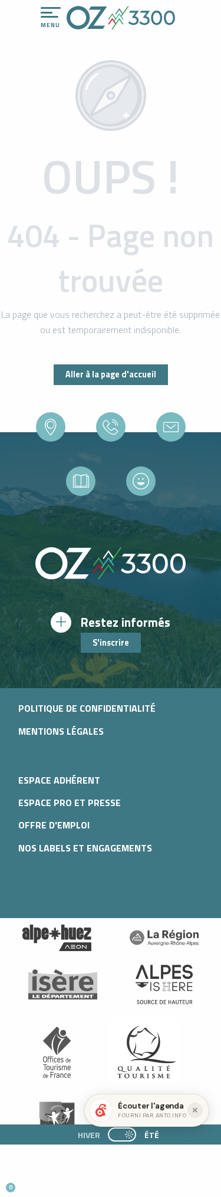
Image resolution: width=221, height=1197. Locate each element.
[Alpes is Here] (164, 984)
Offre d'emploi (54, 825)
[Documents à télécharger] (81, 481)
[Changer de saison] (126, 1134)
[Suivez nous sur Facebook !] (67, 1182)
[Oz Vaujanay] (57, 938)
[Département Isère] (63, 984)
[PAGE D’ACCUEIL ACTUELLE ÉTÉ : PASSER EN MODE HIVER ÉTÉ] (122, 1134)
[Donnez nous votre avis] (141, 481)
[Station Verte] (57, 1119)
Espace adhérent (59, 780)
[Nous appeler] (111, 427)
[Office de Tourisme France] (57, 1052)
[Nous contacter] (171, 427)
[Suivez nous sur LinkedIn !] (87, 1182)
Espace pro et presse (69, 802)
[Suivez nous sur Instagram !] (48, 1182)
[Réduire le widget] (195, 1110)
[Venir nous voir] (51, 427)
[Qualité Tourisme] (144, 1052)
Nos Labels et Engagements (85, 848)
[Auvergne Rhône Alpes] (164, 938)
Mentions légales (61, 731)
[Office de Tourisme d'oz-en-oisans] (121, 17)
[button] (110, 1183)
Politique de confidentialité (87, 708)
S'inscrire (111, 642)
